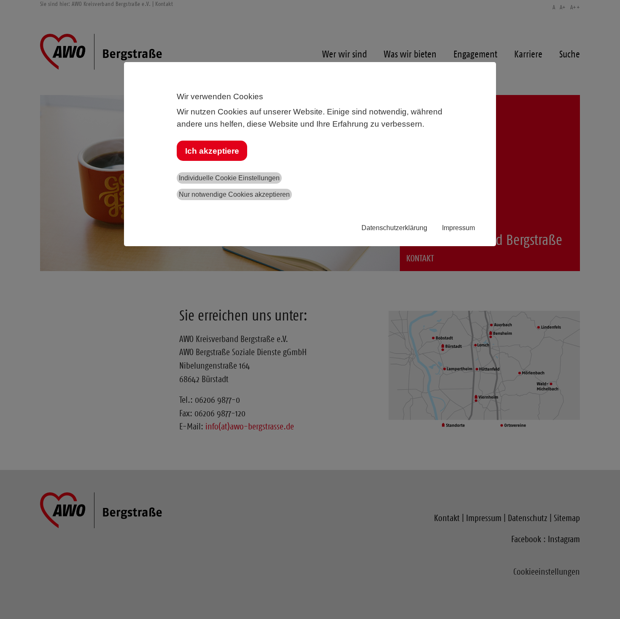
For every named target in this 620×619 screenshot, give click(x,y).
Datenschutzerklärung (394, 227)
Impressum (458, 227)
